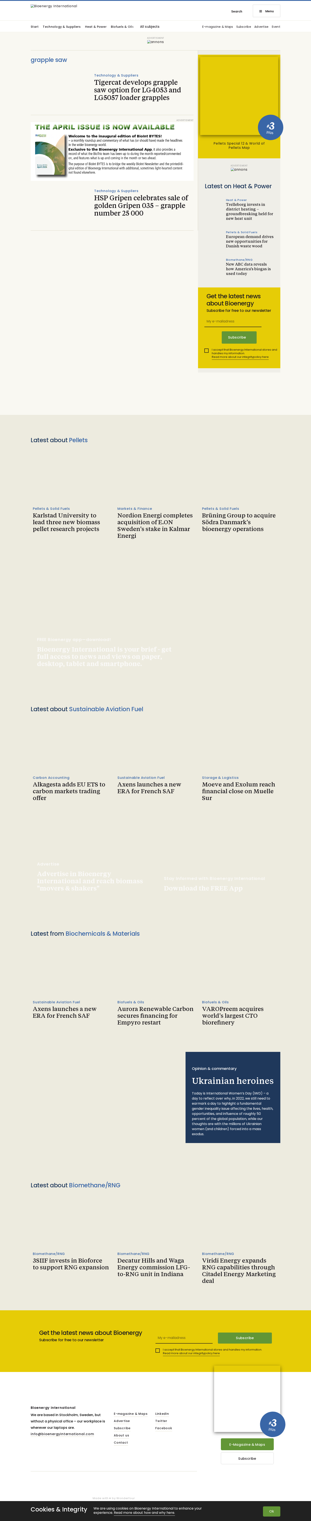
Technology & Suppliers (62, 27)
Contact (121, 1443)
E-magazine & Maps (217, 27)
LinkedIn (162, 1414)
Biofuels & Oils (122, 27)
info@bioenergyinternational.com (62, 1434)
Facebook (163, 1428)
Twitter (161, 1421)
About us (121, 1435)
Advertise (261, 27)
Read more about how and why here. (144, 1513)
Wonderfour (125, 1498)
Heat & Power (96, 27)
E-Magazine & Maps (247, 1444)
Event (276, 27)
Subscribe (243, 27)
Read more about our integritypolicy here (240, 357)
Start (35, 27)
